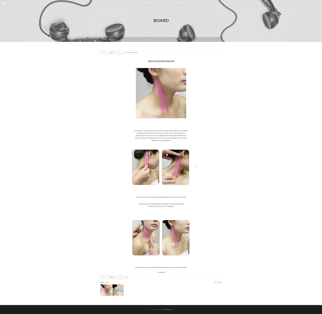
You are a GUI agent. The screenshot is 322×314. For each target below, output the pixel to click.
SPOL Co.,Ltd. (168, 309)
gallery (145, 39)
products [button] (148, 3)
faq (208, 39)
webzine (177, 39)
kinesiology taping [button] (164, 3)
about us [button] (137, 3)
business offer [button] (182, 3)
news (114, 39)
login (309, 3)
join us (317, 3)
